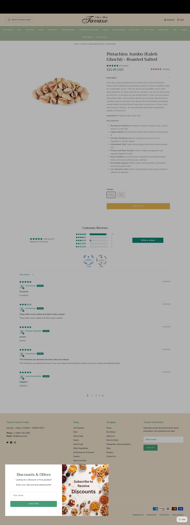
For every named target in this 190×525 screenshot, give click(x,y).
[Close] (105, 468)
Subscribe (33, 504)
